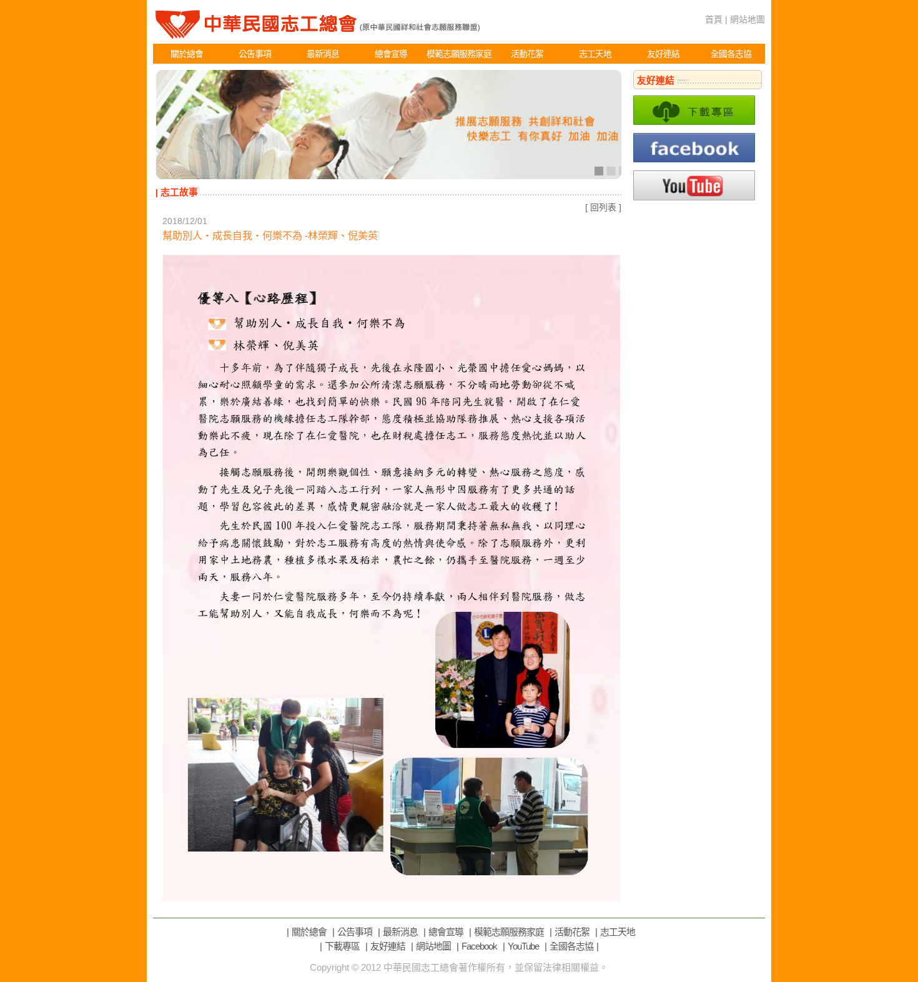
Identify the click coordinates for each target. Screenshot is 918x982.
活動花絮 (527, 54)
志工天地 (595, 54)
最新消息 (323, 54)
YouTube (523, 946)
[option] (388, 124)
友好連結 (663, 54)
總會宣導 (391, 54)
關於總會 (186, 54)
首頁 (714, 19)
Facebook (479, 946)
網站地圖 (747, 19)
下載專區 (342, 946)
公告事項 (255, 54)
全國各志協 (731, 54)
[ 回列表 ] (603, 207)
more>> (683, 80)
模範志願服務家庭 (459, 54)
